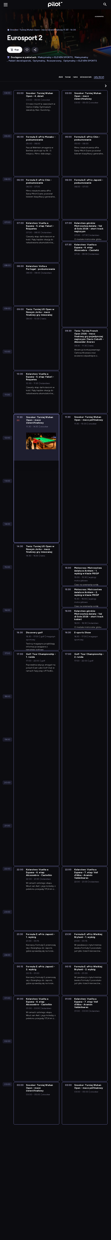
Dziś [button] (61, 77)
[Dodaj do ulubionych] (26, 50)
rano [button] (75, 77)
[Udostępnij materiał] (35, 50)
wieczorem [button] (85, 77)
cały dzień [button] (99, 77)
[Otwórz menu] (5, 4)
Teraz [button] (68, 77)
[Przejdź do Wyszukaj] (105, 4)
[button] (105, 85)
